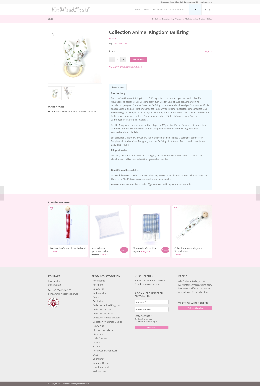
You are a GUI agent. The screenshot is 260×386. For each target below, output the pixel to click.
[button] (160, 67)
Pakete (96, 346)
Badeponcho (99, 292)
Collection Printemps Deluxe (107, 321)
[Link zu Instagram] (210, 9)
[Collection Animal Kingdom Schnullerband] (258, 193)
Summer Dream (101, 362)
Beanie (96, 297)
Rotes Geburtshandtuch (105, 350)
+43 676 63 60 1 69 (62, 290)
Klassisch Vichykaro (103, 330)
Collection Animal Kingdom (106, 305)
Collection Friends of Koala (106, 317)
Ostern (96, 342)
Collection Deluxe (102, 309)
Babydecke (98, 288)
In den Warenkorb (138, 59)
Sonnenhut (98, 358)
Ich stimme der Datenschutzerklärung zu (146, 320)
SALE (95, 354)
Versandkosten (120, 43)
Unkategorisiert (101, 367)
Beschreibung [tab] (118, 87)
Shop (50, 18)
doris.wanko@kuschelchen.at (63, 293)
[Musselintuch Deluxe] (2, 193)
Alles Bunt (98, 284)
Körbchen (98, 334)
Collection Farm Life (103, 313)
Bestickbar (98, 301)
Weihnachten (99, 371)
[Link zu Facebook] (206, 9)
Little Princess (100, 338)
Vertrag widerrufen (195, 308)
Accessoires (99, 280)
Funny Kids (98, 325)
